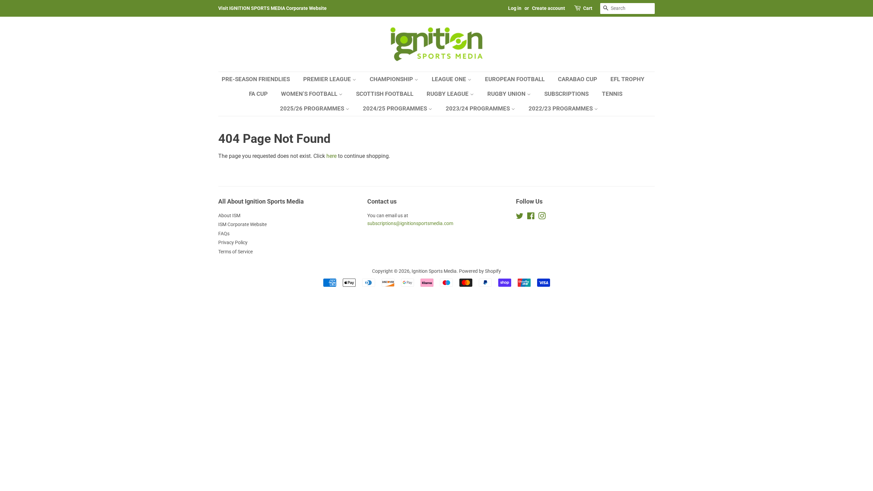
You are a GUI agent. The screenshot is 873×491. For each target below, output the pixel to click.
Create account (548, 8)
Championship (392, 79)
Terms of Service (235, 251)
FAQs (224, 233)
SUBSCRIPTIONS (566, 93)
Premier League (327, 79)
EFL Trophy (627, 79)
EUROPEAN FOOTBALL (515, 79)
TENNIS (612, 93)
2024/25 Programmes (395, 108)
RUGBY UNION (507, 93)
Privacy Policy (233, 242)
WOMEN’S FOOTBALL (310, 93)
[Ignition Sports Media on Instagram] (542, 217)
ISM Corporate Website (242, 224)
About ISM (229, 215)
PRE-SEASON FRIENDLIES (256, 79)
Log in (514, 8)
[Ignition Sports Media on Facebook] (531, 217)
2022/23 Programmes (561, 108)
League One (450, 79)
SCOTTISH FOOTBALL (384, 93)
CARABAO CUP (577, 79)
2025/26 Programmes (312, 108)
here (331, 156)
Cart (587, 8)
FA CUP (258, 93)
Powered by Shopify (480, 271)
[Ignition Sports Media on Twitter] (519, 217)
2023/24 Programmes (478, 108)
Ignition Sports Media (434, 271)
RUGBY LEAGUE (448, 93)
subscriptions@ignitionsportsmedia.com (410, 223)
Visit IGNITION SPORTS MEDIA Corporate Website (272, 8)
